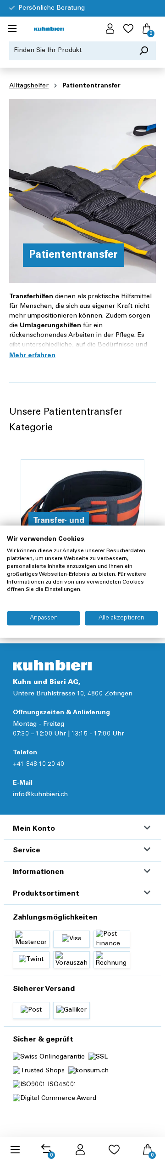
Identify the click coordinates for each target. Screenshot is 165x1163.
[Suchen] (144, 50)
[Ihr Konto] (110, 29)
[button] (32, 356)
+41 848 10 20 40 (38, 764)
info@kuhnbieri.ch (40, 795)
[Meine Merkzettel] (128, 29)
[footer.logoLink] (52, 665)
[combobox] (70, 50)
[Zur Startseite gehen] (49, 29)
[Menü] (12, 29)
